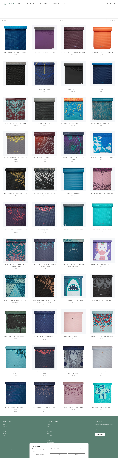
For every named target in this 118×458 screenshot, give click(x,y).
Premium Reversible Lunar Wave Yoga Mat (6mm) (73, 265)
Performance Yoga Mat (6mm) (73, 229)
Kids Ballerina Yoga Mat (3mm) (73, 336)
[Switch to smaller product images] (5, 20)
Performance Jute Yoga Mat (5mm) (102, 123)
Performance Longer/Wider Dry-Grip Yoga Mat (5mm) (73, 88)
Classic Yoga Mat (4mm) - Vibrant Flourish (16, 372)
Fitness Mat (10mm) (73, 193)
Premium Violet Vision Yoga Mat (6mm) (102, 372)
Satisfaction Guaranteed (52, 429)
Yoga (19, 3)
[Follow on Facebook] (4, 449)
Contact (48, 424)
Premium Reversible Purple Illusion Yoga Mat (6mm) (44, 265)
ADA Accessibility (50, 442)
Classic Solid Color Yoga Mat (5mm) (73, 52)
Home (4, 8)
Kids (64, 3)
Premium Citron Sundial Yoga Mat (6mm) (15, 158)
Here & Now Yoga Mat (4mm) (73, 407)
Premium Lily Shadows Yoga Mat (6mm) (73, 158)
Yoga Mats (13, 8)
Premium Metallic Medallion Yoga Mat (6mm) (15, 194)
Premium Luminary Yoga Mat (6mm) (15, 336)
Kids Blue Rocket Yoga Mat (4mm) (102, 157)
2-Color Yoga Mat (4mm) (16, 88)
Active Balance (29, 3)
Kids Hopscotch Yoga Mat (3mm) (102, 407)
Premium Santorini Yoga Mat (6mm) (102, 336)
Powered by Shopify (16, 454)
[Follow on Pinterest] (11, 449)
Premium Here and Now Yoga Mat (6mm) (44, 408)
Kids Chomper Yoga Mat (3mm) (73, 300)
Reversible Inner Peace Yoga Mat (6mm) (102, 194)
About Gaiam (49, 431)
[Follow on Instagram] (7, 449)
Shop (8, 8)
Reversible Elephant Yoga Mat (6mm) (73, 123)
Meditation (56, 3)
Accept (58, 454)
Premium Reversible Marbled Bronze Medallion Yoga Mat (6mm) (45, 301)
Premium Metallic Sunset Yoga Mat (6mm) (44, 158)
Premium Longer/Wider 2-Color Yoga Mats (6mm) (102, 88)
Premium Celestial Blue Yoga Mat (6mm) (45, 337)
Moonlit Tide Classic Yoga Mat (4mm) (15, 408)
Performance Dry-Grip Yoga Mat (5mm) (44, 53)
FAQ (48, 426)
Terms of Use (49, 438)
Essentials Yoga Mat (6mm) (102, 229)
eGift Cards (49, 440)
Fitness (39, 3)
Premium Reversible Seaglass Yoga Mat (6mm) (15, 301)
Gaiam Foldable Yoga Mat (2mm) (15, 123)
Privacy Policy (34, 451)
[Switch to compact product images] (7, 20)
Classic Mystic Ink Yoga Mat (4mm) (102, 300)
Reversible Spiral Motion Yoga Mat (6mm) (44, 194)
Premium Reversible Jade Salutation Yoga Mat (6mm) (16, 265)
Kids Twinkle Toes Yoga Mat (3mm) (102, 264)
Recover (47, 3)
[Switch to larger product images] (2, 20)
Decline (76, 454)
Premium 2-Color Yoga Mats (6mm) (15, 52)
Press (48, 433)
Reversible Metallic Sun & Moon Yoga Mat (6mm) (44, 88)
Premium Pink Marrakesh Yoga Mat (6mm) (44, 372)
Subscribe (100, 434)
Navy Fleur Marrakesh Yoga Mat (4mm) (44, 229)
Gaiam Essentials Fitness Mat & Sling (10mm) (102, 53)
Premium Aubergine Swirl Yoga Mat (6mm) (15, 229)
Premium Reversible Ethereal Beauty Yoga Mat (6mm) (73, 372)
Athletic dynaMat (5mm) (45, 123)
